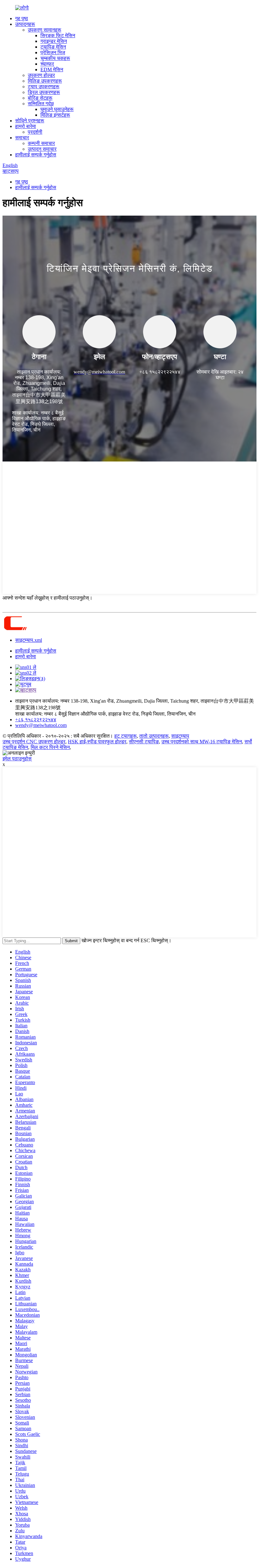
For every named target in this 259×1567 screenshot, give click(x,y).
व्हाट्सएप (11, 171)
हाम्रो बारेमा (25, 126)
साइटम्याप (180, 736)
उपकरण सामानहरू (44, 29)
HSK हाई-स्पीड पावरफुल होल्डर (97, 741)
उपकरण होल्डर (41, 75)
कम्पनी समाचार (41, 143)
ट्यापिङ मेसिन (53, 46)
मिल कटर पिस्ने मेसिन (50, 747)
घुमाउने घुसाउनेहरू (57, 109)
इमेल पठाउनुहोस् (17, 758)
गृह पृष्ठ (21, 18)
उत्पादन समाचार (42, 149)
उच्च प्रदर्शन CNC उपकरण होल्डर (34, 741)
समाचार (22, 137)
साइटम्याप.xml (28, 640)
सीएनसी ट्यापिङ (144, 741)
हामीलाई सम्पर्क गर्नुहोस (35, 154)
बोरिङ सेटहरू (40, 98)
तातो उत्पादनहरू (154, 736)
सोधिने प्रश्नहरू (29, 120)
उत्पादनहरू (25, 24)
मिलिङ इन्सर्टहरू (55, 115)
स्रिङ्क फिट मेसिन (57, 35)
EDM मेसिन (51, 69)
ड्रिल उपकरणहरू (44, 92)
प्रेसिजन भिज (52, 52)
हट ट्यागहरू (125, 736)
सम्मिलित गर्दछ (41, 103)
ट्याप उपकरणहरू (43, 86)
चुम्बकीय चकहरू (55, 58)
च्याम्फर (47, 64)
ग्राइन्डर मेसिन (53, 41)
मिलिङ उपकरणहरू (45, 81)
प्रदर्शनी (35, 132)
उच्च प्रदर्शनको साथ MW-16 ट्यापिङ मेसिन (201, 741)
